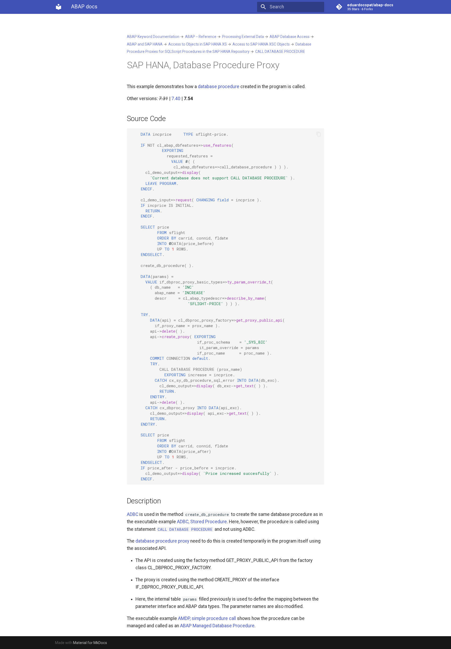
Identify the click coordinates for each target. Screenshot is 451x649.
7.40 (175, 98)
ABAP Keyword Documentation (153, 37)
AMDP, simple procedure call (207, 618)
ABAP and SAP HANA (145, 44)
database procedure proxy (162, 541)
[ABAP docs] (58, 7)
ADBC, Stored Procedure (202, 521)
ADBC (132, 514)
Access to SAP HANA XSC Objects (261, 44)
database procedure (218, 86)
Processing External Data (243, 37)
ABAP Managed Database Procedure (217, 625)
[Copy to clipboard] (318, 134)
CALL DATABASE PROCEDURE (280, 51)
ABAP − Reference (200, 37)
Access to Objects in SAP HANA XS (197, 44)
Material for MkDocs (90, 643)
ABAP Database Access (290, 37)
